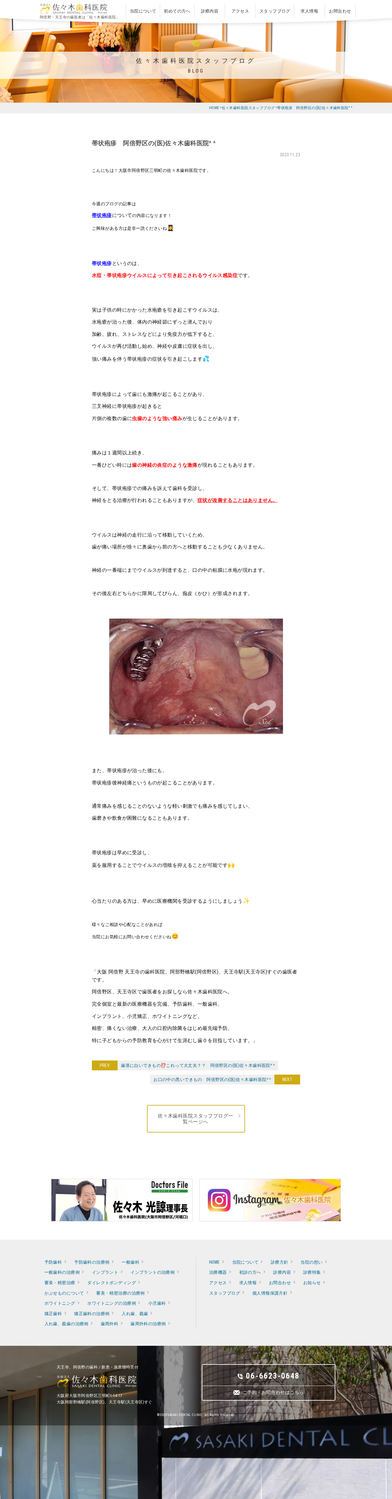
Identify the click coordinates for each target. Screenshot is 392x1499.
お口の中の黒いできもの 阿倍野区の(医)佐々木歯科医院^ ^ (213, 1079)
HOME (214, 1262)
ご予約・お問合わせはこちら (273, 1392)
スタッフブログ (224, 1293)
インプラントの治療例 (152, 1272)
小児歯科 (157, 1303)
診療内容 (282, 1272)
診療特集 (312, 1272)
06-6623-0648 (273, 1375)
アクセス (218, 1282)
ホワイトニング (59, 1303)
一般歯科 (130, 1262)
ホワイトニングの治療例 (111, 1303)
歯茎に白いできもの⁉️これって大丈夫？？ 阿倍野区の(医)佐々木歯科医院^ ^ (196, 1065)
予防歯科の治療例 (91, 1262)
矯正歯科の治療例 (91, 1313)
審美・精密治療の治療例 (120, 1293)
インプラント (105, 1272)
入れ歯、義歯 (135, 1313)
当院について (245, 1262)
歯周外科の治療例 (148, 1323)
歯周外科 (110, 1323)
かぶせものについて (64, 1293)
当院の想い (311, 1262)
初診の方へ (250, 1272)
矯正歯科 (53, 1313)
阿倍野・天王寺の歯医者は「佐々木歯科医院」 (80, 17)
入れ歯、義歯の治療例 (66, 1323)
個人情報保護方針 (270, 1293)
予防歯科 (53, 1262)
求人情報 (248, 1282)
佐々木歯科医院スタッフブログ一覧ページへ (195, 1119)
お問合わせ (280, 1282)
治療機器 (218, 1272)
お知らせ (312, 1282)
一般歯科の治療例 (62, 1272)
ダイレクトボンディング (111, 1282)
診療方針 (279, 1262)
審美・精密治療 (59, 1282)
